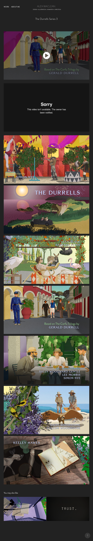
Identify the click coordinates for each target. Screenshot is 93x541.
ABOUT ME (15, 7)
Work (6, 7)
